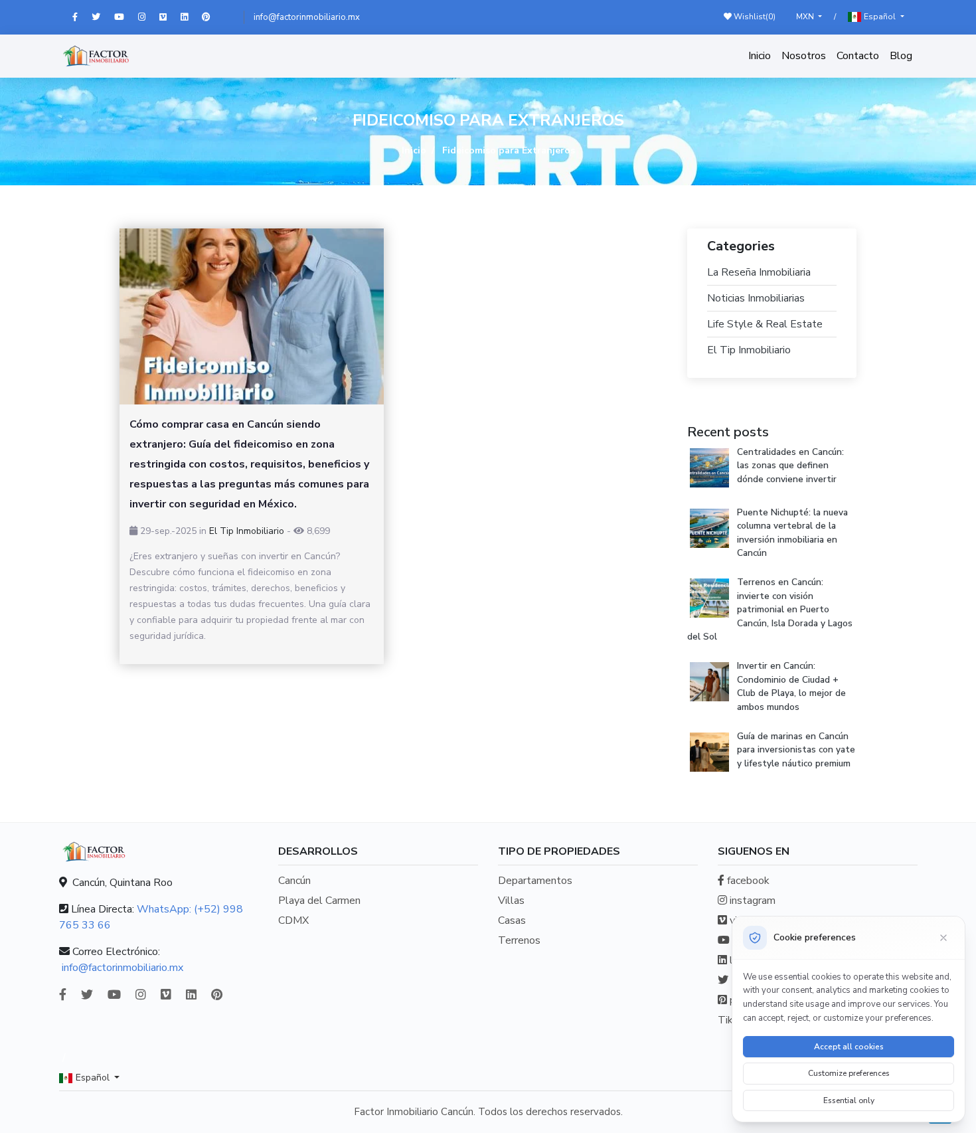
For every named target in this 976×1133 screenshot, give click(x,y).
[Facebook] (82, 17)
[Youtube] (126, 17)
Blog (901, 55)
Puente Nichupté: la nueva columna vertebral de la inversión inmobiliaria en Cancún (792, 532)
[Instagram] (148, 17)
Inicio (759, 55)
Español (880, 16)
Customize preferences (849, 1073)
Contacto (858, 55)
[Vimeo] (170, 17)
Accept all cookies (849, 1046)
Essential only (848, 1100)
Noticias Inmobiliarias (756, 298)
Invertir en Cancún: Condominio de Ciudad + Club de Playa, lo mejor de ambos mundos (791, 686)
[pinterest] (212, 17)
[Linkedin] (191, 17)
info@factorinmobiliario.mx (307, 17)
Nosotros (803, 55)
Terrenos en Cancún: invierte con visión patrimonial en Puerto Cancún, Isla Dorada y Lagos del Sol (770, 609)
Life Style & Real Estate (765, 324)
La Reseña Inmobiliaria (759, 272)
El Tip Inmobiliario (246, 531)
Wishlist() (753, 16)
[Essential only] (943, 937)
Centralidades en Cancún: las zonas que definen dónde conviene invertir (790, 465)
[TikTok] (228, 17)
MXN (806, 16)
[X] (103, 17)
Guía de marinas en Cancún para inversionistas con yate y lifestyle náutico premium (796, 750)
